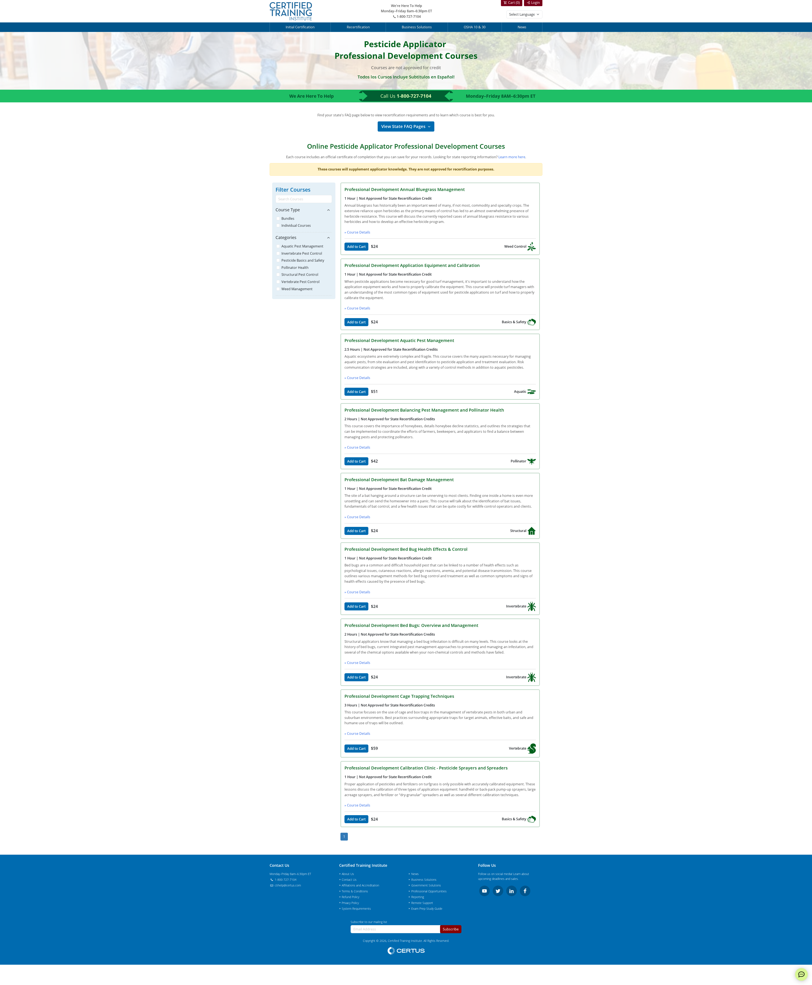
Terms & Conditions (355, 891)
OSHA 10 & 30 (475, 27)
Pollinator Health (295, 267)
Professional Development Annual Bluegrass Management (404, 189)
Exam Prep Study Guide (426, 909)
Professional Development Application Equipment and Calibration (412, 265)
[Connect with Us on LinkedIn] (511, 891)
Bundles (287, 218)
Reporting (417, 897)
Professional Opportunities (429, 891)
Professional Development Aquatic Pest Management (399, 340)
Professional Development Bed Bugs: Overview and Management (411, 625)
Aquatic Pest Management (302, 246)
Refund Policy (350, 897)
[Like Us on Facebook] (525, 891)
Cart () (514, 2)
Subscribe (451, 929)
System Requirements (356, 909)
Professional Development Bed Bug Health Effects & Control (406, 549)
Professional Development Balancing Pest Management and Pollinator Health (424, 410)
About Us (348, 874)
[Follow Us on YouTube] (484, 891)
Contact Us (349, 880)
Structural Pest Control (299, 274)
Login (535, 2)
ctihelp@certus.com (287, 885)
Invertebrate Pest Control (301, 253)
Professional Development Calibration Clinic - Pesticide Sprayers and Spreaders (426, 768)
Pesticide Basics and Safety (302, 260)
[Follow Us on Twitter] (498, 891)
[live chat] (801, 974)
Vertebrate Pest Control (300, 281)
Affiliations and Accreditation (360, 885)
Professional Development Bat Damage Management (399, 479)
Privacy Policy (350, 903)
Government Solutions (426, 885)
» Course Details (357, 232)
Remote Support (422, 903)
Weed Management (297, 289)
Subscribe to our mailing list (369, 922)
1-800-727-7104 (409, 16)
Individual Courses (296, 225)
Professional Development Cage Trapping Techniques (399, 696)
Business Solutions (417, 27)
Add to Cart (356, 246)
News (522, 27)
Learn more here (511, 157)
